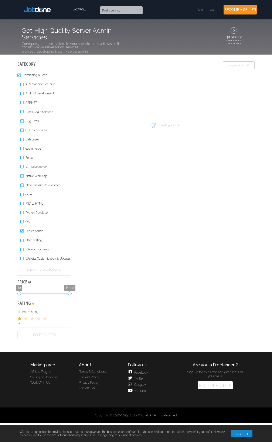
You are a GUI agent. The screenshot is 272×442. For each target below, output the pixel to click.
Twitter (138, 378)
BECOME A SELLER (240, 10)
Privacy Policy (89, 382)
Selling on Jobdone (44, 377)
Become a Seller (215, 385)
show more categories (44, 270)
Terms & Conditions (92, 372)
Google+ (139, 385)
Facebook (140, 372)
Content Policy (89, 377)
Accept (241, 434)
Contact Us (87, 388)
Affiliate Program (42, 372)
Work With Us (40, 382)
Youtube (139, 391)
